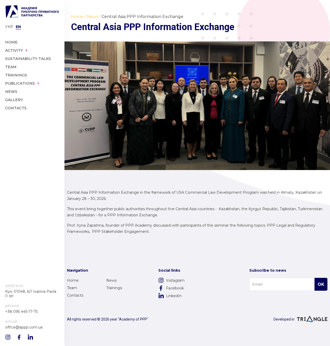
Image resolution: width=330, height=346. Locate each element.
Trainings (114, 288)
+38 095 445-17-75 (21, 311)
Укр (9, 26)
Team (72, 288)
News (111, 280)
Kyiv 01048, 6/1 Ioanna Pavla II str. (30, 293)
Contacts (75, 295)
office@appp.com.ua (24, 327)
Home (73, 280)
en (18, 26)
